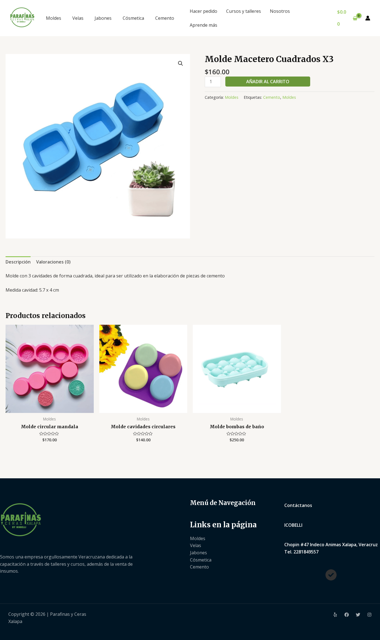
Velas (77, 18)
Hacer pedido (203, 11)
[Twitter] (358, 614)
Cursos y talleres (243, 11)
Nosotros (280, 11)
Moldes (53, 18)
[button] (181, 63)
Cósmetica (133, 18)
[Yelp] (335, 614)
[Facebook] (346, 614)
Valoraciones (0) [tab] (53, 262)
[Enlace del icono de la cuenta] (367, 18)
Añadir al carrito (267, 81)
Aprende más (203, 25)
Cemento (164, 18)
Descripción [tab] (18, 262)
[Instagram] (369, 614)
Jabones (103, 18)
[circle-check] (331, 575)
